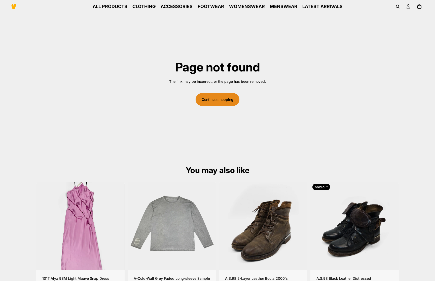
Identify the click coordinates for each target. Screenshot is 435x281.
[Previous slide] (43, 225)
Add (212, 262)
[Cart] (419, 6)
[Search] (397, 6)
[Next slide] (117, 225)
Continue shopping (217, 99)
